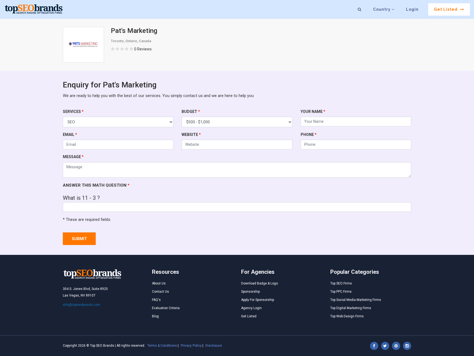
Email (70, 134)
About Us (159, 283)
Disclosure (213, 346)
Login (412, 9)
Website (191, 134)
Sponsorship (250, 292)
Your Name (313, 111)
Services (73, 111)
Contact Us (160, 292)
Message (73, 157)
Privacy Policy (191, 346)
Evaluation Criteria (166, 308)
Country (382, 9)
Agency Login (251, 308)
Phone (309, 134)
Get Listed (446, 9)
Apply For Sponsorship (257, 300)
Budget (191, 111)
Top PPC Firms (341, 292)
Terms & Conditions (162, 346)
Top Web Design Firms (347, 316)
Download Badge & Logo (259, 283)
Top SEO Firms (341, 283)
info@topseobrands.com (81, 305)
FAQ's (156, 300)
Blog (155, 316)
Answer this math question (96, 185)
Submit (79, 239)
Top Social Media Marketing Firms (355, 300)
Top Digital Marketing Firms (350, 308)
